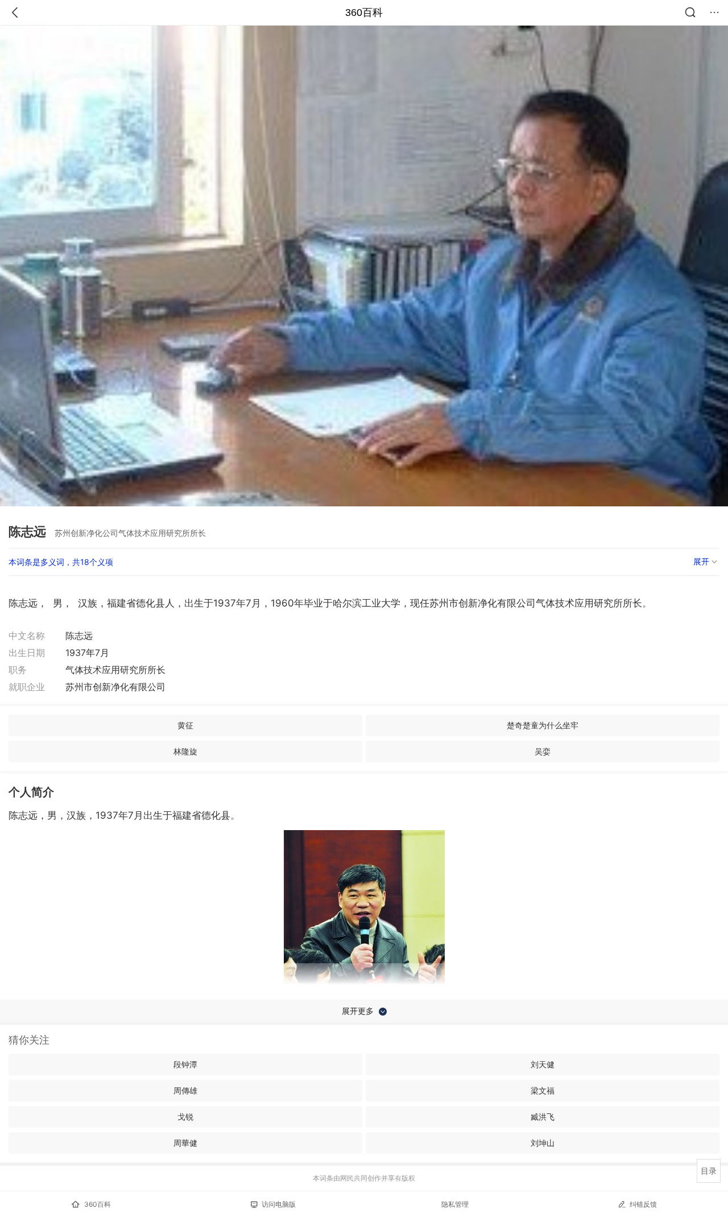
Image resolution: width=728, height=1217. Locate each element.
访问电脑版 (279, 1204)
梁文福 (543, 1090)
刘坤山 (543, 1143)
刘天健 (543, 1064)
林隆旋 (185, 751)
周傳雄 (185, 1090)
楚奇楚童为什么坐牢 (542, 725)
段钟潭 (185, 1064)
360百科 (364, 12)
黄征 (185, 725)
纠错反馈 (643, 1204)
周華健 (185, 1143)
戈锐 (185, 1116)
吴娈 (543, 751)
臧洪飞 (543, 1116)
